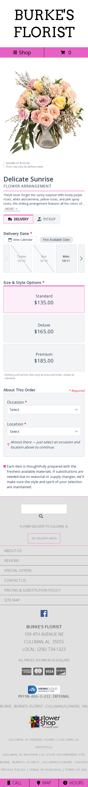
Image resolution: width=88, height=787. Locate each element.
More (9, 209)
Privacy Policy (13, 770)
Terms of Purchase (45, 770)
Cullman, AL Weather (20, 754)
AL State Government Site (63, 754)
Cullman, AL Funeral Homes (32, 739)
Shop (25, 52)
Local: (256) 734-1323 (44, 649)
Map (45, 783)
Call (16, 783)
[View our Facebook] (44, 615)
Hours (75, 783)
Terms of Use (76, 770)
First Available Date (56, 240)
